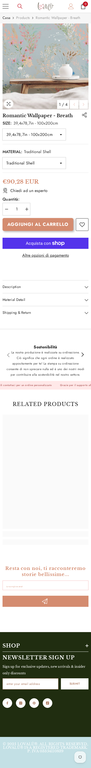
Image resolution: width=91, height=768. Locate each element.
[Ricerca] (20, 6)
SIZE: (30, 123)
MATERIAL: (27, 152)
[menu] (6, 6)
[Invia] (45, 601)
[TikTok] (47, 703)
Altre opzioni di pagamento (45, 255)
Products (23, 17)
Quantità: (11, 199)
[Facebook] (7, 703)
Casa (6, 17)
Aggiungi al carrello (38, 224)
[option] (45, 66)
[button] (74, 104)
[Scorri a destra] (82, 355)
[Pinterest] (34, 703)
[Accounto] (71, 6)
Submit (75, 684)
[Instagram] (21, 703)
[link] (82, 224)
